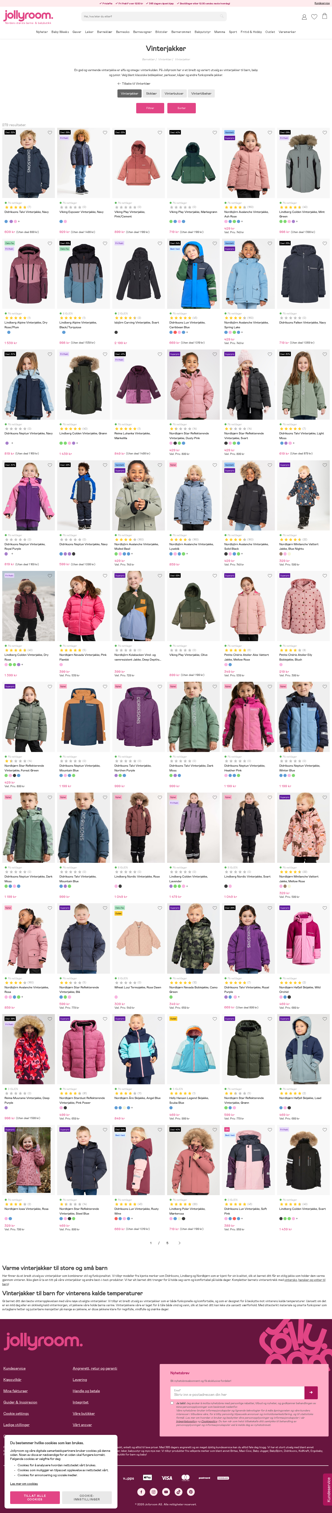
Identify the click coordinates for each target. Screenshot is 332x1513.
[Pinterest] (191, 1492)
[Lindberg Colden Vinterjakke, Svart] (281, 1218)
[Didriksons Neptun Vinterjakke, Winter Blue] (69, 775)
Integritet (81, 1402)
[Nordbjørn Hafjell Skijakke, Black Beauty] (289, 997)
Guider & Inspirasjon (20, 1402)
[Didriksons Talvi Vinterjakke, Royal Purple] (11, 221)
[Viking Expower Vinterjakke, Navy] (61, 221)
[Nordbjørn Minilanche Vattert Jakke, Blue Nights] (281, 553)
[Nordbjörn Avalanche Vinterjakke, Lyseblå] (238, 221)
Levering (80, 1379)
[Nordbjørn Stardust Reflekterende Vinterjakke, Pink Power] (61, 1107)
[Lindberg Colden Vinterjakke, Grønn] (285, 221)
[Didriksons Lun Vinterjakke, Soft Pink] (179, 332)
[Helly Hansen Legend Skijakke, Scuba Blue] (171, 1107)
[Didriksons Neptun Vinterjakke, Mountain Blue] (61, 775)
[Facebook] (141, 1492)
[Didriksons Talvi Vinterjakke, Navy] (6, 221)
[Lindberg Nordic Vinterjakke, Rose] (116, 886)
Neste (179, 1243)
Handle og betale (86, 1391)
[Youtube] (166, 1492)
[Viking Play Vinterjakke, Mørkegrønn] (171, 221)
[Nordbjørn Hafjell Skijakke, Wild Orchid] (281, 997)
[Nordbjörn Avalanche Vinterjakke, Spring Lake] (230, 221)
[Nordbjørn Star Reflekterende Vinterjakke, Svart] (175, 443)
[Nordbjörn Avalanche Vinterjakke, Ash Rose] (225, 221)
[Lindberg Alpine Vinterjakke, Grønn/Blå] (8, 332)
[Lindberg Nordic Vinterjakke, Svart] (120, 886)
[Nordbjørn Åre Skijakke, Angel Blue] (116, 1107)
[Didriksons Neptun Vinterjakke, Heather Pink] (65, 775)
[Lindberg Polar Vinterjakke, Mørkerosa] (171, 1218)
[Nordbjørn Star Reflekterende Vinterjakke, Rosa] (69, 997)
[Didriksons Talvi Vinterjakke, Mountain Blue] (124, 775)
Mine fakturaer (15, 1391)
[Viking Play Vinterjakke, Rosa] (179, 221)
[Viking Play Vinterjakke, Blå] (183, 221)
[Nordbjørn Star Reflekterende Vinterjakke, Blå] (61, 997)
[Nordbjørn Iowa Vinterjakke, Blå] (10, 1218)
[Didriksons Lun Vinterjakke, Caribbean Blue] (171, 332)
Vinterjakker (182, 59)
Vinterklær (164, 59)
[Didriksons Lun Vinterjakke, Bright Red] (183, 332)
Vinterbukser (174, 93)
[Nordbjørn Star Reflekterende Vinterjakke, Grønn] (65, 997)
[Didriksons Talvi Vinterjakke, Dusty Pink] (15, 221)
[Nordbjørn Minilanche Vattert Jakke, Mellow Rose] (285, 553)
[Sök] (222, 16)
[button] (314, 17)
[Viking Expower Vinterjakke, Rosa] (65, 221)
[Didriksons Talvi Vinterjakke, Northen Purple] (116, 775)
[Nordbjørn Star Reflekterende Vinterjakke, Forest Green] (179, 443)
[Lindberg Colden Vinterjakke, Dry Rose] (289, 221)
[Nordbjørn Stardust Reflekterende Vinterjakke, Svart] (65, 1107)
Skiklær (151, 93)
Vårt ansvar (82, 1424)
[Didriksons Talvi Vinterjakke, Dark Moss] (120, 775)
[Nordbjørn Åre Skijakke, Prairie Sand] (124, 1107)
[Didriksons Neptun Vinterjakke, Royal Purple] (7, 443)
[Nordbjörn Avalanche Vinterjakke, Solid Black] (225, 553)
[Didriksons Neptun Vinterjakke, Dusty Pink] (65, 553)
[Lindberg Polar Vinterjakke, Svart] (183, 1218)
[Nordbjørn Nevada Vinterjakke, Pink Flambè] (61, 664)
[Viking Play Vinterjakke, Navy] (175, 221)
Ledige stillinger (16, 1424)
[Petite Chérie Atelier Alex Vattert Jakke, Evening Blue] (230, 664)
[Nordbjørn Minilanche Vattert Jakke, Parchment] (289, 553)
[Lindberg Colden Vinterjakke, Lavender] (293, 221)
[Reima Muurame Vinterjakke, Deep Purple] (6, 1107)
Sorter (182, 108)
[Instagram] (154, 1492)
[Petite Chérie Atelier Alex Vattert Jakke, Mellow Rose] (225, 664)
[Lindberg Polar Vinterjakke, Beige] (179, 1218)
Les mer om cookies (24, 1484)
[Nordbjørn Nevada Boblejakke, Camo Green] (171, 997)
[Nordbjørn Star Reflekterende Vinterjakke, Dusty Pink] (171, 443)
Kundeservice (322, 3)
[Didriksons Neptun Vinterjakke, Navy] (61, 553)
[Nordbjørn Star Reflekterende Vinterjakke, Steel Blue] (183, 443)
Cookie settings (16, 1413)
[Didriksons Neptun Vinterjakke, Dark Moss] (73, 775)
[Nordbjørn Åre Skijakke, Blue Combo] (128, 1107)
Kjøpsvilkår (12, 1379)
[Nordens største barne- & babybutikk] (28, 15)
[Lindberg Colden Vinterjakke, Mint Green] (281, 221)
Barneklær (148, 59)
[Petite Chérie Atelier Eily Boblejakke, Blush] (281, 664)
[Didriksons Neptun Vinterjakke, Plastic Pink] (73, 553)
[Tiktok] (178, 1492)
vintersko (290, 1280)
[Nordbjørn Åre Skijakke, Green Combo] (120, 1107)
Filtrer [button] (150, 108)
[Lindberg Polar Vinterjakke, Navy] (175, 1218)
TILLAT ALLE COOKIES (35, 1497)
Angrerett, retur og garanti (95, 1368)
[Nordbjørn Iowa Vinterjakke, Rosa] (6, 1218)
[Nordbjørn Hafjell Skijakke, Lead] (285, 997)
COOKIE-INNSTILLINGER (87, 1497)
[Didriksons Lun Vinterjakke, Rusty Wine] (175, 332)
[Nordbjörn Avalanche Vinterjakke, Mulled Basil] (234, 221)
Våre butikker (84, 1413)
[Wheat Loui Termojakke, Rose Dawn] (116, 997)
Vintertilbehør (201, 93)
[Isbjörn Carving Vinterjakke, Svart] (116, 332)
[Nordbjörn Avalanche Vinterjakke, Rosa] (6, 997)
